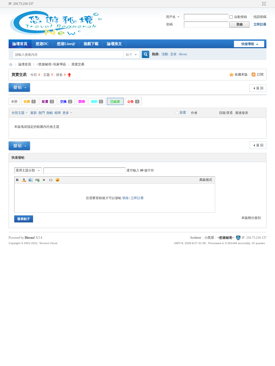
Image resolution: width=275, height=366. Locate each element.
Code (50, 179)
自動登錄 (240, 17)
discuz (183, 54)
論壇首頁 (19, 44)
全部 (14, 101)
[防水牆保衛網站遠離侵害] (238, 238)
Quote (44, 179)
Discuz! (30, 238)
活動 (165, 54)
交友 (173, 54)
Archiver (195, 238)
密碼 (169, 24)
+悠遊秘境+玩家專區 (51, 64)
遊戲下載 (91, 44)
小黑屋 (209, 238)
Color (24, 179)
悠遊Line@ (66, 44)
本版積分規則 (251, 218)
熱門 (41, 113)
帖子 (129, 55)
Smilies (57, 179)
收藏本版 (241, 74)
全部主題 (18, 113)
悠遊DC (42, 44)
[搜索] (145, 54)
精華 (58, 113)
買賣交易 (77, 64)
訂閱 (260, 74)
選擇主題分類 (25, 170)
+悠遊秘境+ (11, 64)
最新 (33, 113)
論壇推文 (114, 44)
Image (30, 179)
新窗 (183, 112)
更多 (66, 113)
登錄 (125, 198)
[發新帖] (19, 87)
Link (37, 179)
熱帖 (49, 113)
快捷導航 (247, 44)
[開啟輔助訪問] (259, 3)
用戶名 (171, 17)
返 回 (259, 88)
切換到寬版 (263, 3)
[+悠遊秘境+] (56, 36)
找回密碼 (260, 17)
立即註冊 (260, 24)
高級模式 (205, 180)
